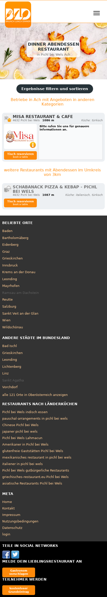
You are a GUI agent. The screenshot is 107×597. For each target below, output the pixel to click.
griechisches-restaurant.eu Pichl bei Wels (35, 477)
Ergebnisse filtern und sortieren (54, 89)
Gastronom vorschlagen (18, 572)
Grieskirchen (12, 258)
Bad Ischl (9, 346)
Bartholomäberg (15, 238)
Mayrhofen (10, 286)
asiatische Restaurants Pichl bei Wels (32, 483)
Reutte (7, 299)
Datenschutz (12, 528)
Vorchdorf (10, 387)
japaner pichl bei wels (20, 431)
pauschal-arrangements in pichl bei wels (35, 418)
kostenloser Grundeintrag (18, 590)
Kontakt (8, 508)
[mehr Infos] (20, 136)
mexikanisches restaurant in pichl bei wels (36, 457)
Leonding (9, 279)
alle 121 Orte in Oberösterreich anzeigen (35, 395)
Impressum (11, 515)
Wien (6, 320)
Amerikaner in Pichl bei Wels (25, 444)
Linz (5, 373)
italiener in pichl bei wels (22, 464)
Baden (7, 231)
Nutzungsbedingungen (20, 521)
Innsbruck (10, 265)
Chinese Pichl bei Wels (20, 425)
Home (7, 502)
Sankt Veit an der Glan (20, 313)
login (6, 534)
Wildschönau (12, 327)
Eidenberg (10, 244)
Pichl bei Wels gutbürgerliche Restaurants (35, 470)
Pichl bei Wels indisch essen (25, 412)
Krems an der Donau (18, 272)
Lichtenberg (11, 366)
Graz (6, 251)
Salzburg (9, 306)
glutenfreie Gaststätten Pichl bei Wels (32, 451)
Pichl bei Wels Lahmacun (22, 438)
